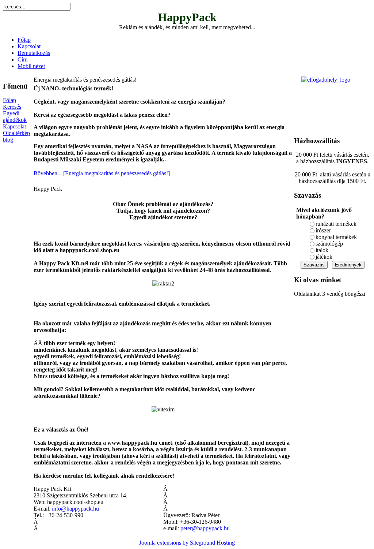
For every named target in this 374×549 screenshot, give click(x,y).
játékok (324, 257)
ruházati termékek (336, 224)
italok (322, 250)
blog (8, 140)
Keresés (12, 107)
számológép (329, 243)
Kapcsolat (29, 46)
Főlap (24, 40)
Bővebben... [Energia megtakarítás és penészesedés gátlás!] (102, 173)
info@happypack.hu (75, 508)
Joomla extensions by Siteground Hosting (187, 542)
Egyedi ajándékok (15, 116)
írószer (323, 230)
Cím (22, 59)
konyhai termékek (336, 237)
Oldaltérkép (16, 133)
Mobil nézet (31, 66)
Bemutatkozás (34, 53)
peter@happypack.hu (205, 528)
